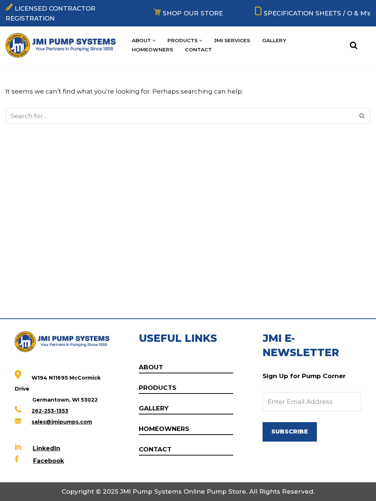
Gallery (274, 40)
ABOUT (151, 367)
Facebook (48, 460)
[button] (154, 40)
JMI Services (232, 40)
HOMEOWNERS (164, 428)
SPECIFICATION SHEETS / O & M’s (317, 13)
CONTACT (155, 449)
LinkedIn (46, 448)
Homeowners (152, 49)
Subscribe (289, 431)
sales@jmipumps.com (62, 421)
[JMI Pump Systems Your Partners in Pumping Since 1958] (62, 45)
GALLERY (154, 408)
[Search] (354, 45)
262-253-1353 (50, 410)
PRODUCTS (157, 387)
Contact (198, 49)
